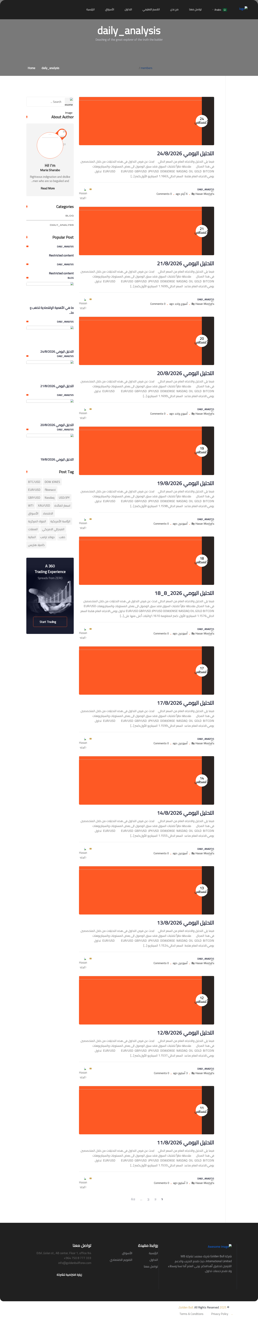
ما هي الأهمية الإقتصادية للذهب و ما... (52, 310)
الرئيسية (90, 9)
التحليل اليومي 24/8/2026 (185, 153)
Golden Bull (186, 1307)
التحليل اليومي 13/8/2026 (185, 922)
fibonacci (50, 490)
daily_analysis (50, 68)
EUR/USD (34, 490)
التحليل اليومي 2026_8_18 (184, 592)
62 (133, 1199)
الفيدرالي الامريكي (53, 529)
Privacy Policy (219, 1313)
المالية (32, 537)
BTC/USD (34, 482)
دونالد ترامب (47, 537)
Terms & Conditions (191, 1313)
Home (30, 68)
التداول (128, 9)
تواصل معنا (195, 9)
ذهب (62, 537)
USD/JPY (64, 497)
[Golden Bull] (243, 8)
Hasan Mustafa (204, 193)
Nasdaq (49, 497)
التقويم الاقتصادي (121, 1259)
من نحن (174, 9)
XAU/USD (44, 505)
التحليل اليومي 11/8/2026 (185, 1142)
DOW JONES (52, 482)
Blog (69, 215)
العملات (33, 529)
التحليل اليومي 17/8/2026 (185, 702)
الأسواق (109, 9)
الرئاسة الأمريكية (60, 521)
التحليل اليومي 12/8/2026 (185, 1032)
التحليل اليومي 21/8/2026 (185, 263)
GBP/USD (34, 497)
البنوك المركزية (37, 521)
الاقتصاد (48, 513)
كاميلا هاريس (36, 545)
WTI (31, 505)
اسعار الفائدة (62, 505)
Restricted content (61, 255)
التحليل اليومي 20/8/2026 (185, 373)
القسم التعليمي (151, 9)
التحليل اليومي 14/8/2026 (185, 812)
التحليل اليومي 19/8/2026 (185, 483)
